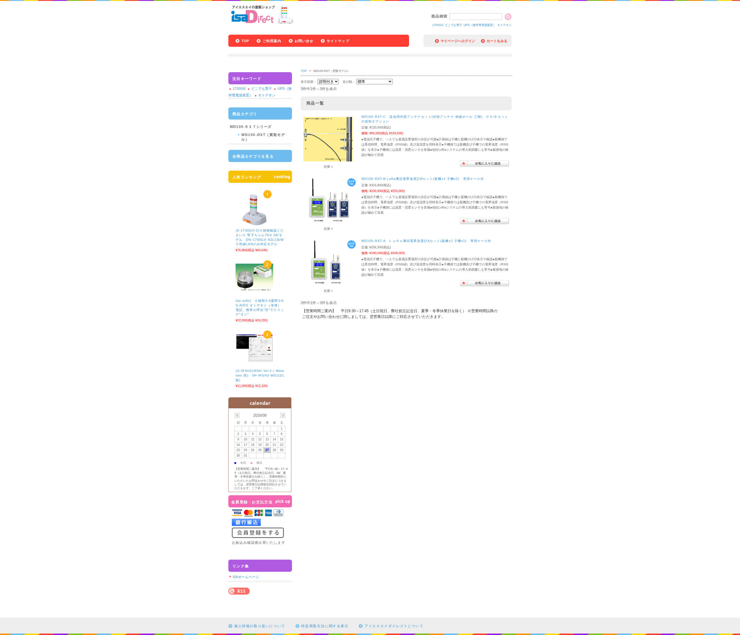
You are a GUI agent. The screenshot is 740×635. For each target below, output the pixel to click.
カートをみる (496, 41)
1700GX (437, 25)
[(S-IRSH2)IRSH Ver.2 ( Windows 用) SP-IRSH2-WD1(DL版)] (254, 359)
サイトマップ (338, 41)
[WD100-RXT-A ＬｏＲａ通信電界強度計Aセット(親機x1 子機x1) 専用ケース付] (328, 285)
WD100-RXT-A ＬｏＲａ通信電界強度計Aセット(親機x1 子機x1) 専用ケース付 (426, 241)
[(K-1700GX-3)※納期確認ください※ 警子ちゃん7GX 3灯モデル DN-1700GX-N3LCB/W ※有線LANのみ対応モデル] (254, 223)
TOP (245, 41)
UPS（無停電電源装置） (480, 25)
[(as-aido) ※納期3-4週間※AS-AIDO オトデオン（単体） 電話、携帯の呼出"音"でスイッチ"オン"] (254, 289)
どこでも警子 (453, 25)
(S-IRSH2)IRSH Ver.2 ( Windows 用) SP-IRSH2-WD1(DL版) (260, 375)
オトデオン (504, 25)
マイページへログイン (458, 41)
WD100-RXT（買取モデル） (263, 137)
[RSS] (239, 591)
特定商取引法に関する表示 (324, 626)
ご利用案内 (272, 41)
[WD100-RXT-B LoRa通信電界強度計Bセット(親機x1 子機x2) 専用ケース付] (328, 223)
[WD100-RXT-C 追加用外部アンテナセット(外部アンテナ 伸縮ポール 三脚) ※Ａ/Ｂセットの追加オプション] (328, 158)
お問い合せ (304, 41)
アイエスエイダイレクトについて (394, 626)
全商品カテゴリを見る (253, 156)
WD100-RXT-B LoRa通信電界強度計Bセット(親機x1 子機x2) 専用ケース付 (422, 178)
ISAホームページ (246, 577)
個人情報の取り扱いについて (259, 626)
